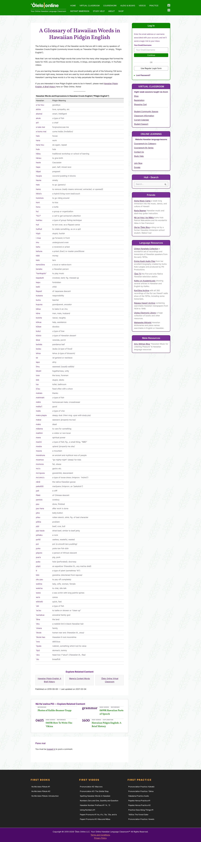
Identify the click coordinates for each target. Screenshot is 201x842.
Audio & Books (127, 5)
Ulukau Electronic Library (145, 313)
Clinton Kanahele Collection (146, 248)
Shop (136, 96)
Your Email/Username (142, 45)
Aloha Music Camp (142, 201)
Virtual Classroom (90, 5)
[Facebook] (168, 5)
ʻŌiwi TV (137, 274)
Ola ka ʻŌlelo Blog (142, 227)
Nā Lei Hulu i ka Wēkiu (144, 217)
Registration (139, 100)
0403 (40, 720)
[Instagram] (168, 10)
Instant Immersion (79, 11)
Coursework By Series (143, 148)
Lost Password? (143, 75)
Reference (42, 707)
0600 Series (104, 707)
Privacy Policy (100, 838)
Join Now (138, 163)
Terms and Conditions (100, 835)
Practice (153, 5)
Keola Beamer (140, 210)
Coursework (110, 5)
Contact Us (139, 152)
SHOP (121, 11)
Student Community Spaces (146, 111)
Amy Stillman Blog (142, 344)
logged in (51, 749)
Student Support (141, 124)
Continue (151, 55)
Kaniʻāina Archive (141, 290)
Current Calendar (141, 120)
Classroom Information (144, 116)
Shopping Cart (140, 104)
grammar (89, 708)
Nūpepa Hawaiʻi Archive (144, 303)
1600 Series (96, 720)
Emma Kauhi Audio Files (144, 261)
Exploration (108, 720)
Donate (137, 167)
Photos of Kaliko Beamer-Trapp (54, 710)
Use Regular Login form (151, 68)
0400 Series (50, 720)
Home (73, 5)
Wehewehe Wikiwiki (142, 322)
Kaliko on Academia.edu (144, 281)
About (111, 11)
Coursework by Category (145, 143)
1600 (86, 720)
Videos (142, 5)
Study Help (99, 11)
